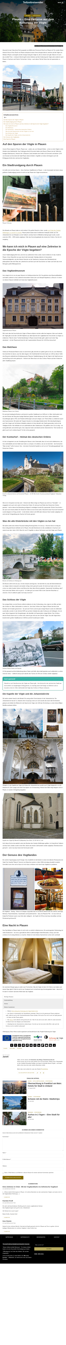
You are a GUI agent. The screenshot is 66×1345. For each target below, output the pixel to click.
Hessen (30, 1081)
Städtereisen (36, 15)
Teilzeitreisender (33, 2)
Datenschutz (25, 1237)
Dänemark (30, 1112)
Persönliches (44, 1069)
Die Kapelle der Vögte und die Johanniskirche (18, 135)
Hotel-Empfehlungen (38, 1081)
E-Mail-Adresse (7, 1159)
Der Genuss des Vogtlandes (11, 137)
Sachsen (28, 15)
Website (5, 1166)
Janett (26, 26)
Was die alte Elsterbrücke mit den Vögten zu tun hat (20, 131)
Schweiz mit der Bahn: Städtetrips (44, 1099)
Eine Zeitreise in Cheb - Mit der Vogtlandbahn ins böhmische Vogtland (30, 1187)
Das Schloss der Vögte (12, 133)
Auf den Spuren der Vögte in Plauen (13, 119)
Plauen (5, 1048)
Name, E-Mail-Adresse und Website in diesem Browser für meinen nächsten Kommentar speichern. (29, 1172)
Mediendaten (41, 1237)
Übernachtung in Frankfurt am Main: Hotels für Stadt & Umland (45, 1084)
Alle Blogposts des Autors (26, 1072)
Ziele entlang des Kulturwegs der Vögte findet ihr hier (25, 1011)
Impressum (9, 1237)
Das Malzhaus (9, 127)
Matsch (11, 1019)
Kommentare (47, 26)
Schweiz (30, 1096)
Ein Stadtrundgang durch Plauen (13, 121)
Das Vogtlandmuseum (11, 125)
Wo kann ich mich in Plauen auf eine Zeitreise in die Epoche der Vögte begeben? (26, 124)
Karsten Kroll (8, 1201)
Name (4, 1152)
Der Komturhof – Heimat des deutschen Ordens (18, 129)
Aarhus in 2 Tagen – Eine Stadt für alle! (44, 1115)
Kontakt (57, 1237)
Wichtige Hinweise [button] (8, 996)
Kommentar (6, 1136)
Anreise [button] (6, 1003)
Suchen (48, 1248)
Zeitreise (19, 1048)
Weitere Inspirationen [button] (9, 1007)
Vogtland (12, 1048)
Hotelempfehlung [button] (8, 1000)
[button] (11, 1045)
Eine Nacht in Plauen (9, 139)
